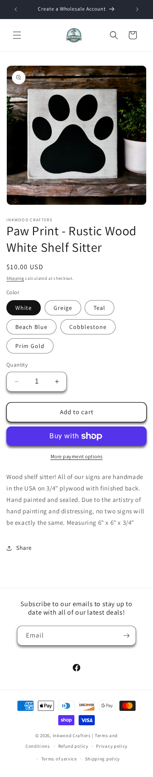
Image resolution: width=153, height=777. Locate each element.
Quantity (17, 364)
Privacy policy (112, 746)
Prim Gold (30, 346)
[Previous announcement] (15, 9)
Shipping (15, 278)
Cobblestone (88, 327)
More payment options (77, 456)
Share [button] (24, 547)
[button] (17, 35)
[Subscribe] (126, 636)
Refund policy (73, 746)
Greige (63, 308)
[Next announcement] (137, 9)
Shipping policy (102, 759)
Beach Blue (31, 327)
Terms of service (59, 759)
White (23, 308)
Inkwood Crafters (72, 735)
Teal (99, 308)
